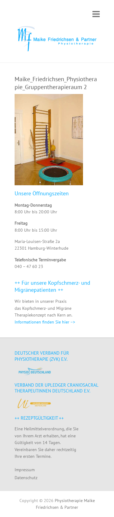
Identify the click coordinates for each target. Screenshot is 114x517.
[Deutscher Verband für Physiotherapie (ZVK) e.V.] (34, 371)
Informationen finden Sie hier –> (45, 322)
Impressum (25, 469)
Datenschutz (26, 477)
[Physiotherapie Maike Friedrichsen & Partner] (57, 40)
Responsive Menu (96, 14)
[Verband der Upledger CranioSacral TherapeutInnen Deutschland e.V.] (34, 403)
